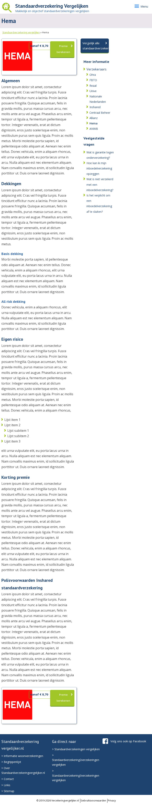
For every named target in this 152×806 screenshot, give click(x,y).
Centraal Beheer (99, 112)
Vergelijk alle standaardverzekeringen (96, 45)
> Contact (7, 779)
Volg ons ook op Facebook (128, 741)
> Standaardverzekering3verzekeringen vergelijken (75, 775)
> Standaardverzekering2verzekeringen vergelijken (75, 760)
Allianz (93, 118)
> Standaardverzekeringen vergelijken (76, 749)
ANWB (93, 129)
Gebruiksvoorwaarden (93, 800)
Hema (93, 123)
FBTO (93, 80)
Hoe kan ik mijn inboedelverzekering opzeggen (99, 168)
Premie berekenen (63, 49)
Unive (93, 91)
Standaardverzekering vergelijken (21, 32)
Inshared (95, 107)
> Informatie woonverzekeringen (22, 756)
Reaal (93, 86)
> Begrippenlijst (11, 762)
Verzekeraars (96, 69)
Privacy (112, 800)
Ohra (92, 75)
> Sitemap (7, 791)
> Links (5, 785)
